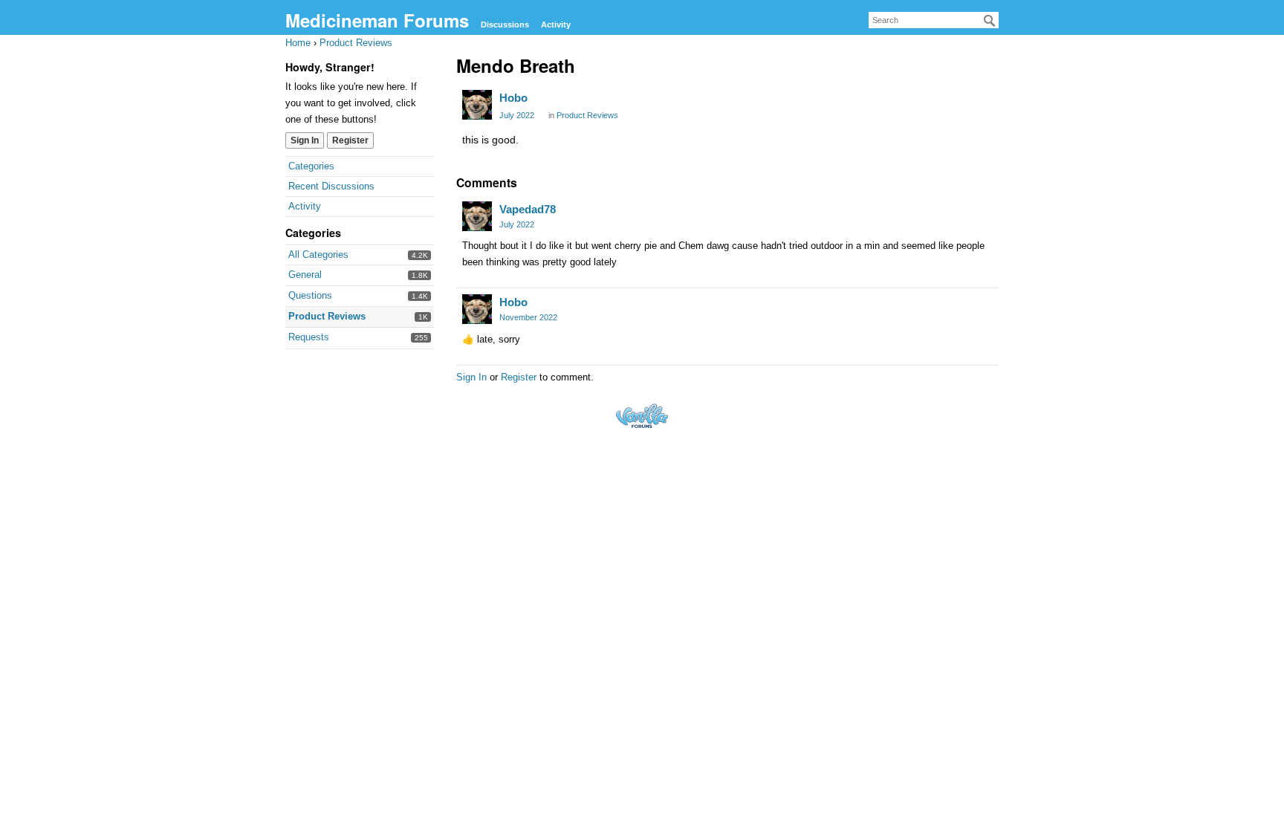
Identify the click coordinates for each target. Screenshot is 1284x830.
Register (350, 140)
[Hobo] (477, 105)
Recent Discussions (331, 186)
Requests (308, 337)
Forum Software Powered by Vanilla (642, 415)
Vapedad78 (527, 209)
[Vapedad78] (477, 216)
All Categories (318, 254)
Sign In (305, 140)
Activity (556, 24)
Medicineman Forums (377, 20)
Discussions (505, 24)
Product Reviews (327, 316)
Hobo (513, 97)
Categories (311, 166)
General (305, 274)
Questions (310, 295)
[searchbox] (934, 20)
